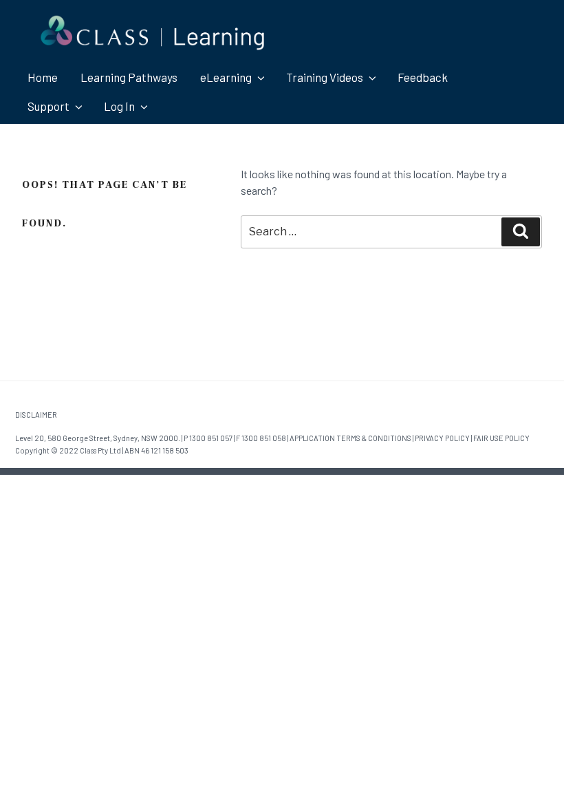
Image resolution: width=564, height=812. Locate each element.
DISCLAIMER (36, 414)
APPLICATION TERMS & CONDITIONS (350, 438)
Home (43, 77)
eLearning (226, 77)
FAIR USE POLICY (501, 438)
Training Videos (324, 77)
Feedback (423, 77)
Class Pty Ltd (100, 450)
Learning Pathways (128, 77)
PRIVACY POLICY (442, 438)
